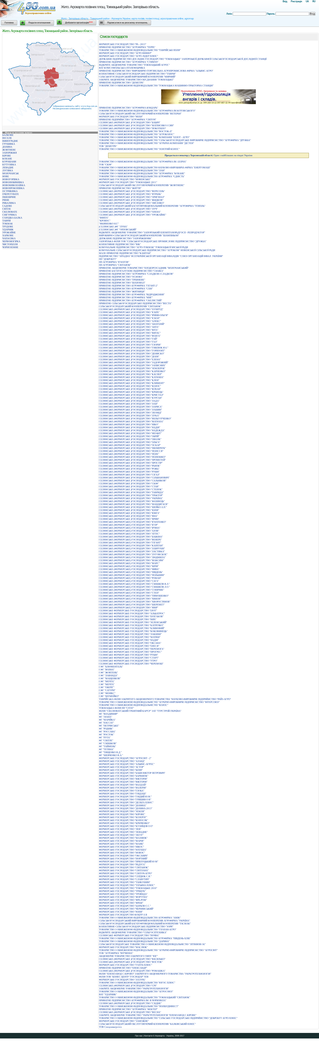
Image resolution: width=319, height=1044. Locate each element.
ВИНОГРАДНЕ (10, 141)
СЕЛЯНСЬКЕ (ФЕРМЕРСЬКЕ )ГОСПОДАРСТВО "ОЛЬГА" (129, 442)
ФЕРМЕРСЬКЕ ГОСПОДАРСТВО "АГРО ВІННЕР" (125, 53)
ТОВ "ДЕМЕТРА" (108, 146)
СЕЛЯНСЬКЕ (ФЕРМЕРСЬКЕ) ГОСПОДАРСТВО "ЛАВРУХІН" (132, 548)
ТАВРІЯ (6, 220)
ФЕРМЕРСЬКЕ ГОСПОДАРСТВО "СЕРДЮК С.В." (125, 876)
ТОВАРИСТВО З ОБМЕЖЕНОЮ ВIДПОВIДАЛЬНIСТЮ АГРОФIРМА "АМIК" (140, 917)
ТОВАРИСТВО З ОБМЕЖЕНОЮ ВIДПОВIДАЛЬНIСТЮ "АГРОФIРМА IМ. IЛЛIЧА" (142, 161)
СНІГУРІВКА (9, 214)
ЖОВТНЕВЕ (9, 149)
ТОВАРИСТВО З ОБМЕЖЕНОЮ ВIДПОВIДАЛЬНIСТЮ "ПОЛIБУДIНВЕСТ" (139, 1006)
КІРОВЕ (6, 155)
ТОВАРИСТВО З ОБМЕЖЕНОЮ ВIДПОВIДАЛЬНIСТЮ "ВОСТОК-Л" (135, 131)
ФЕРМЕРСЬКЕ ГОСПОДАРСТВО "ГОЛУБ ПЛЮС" (125, 965)
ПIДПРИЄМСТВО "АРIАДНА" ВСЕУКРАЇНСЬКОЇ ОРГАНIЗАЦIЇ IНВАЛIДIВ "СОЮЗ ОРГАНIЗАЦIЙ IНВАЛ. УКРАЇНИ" (161, 256)
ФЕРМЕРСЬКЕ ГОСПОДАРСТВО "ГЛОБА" (121, 790)
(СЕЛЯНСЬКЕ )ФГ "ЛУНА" (113, 226)
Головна (9, 22)
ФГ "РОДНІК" (106, 728)
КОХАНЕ (7, 158)
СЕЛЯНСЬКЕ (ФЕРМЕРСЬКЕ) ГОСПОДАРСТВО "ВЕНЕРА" (130, 539)
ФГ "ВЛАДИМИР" (108, 713)
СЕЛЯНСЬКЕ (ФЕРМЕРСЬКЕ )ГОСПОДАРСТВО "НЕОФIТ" (130, 433)
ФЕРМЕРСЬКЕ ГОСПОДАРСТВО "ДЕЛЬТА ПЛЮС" (126, 802)
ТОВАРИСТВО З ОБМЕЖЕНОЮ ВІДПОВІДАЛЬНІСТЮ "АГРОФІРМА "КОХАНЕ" (142, 173)
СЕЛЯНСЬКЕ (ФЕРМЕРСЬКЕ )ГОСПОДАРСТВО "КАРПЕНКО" (132, 371)
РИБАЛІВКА (9, 203)
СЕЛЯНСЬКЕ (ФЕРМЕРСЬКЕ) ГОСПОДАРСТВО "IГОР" (128, 524)
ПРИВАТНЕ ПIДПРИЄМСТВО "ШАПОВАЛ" (122, 282)
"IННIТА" (104, 217)
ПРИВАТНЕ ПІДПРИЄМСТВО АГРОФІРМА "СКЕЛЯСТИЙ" (130, 300)
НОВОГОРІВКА (10, 179)
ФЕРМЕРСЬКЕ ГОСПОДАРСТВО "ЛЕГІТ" (121, 835)
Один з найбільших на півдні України (208, 155)
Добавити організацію (79, 22)
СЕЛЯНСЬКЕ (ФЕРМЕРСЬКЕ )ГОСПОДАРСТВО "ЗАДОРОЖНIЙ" (133, 362)
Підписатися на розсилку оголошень (127, 22)
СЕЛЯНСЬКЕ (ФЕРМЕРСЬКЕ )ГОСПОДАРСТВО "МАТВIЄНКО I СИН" (136, 125)
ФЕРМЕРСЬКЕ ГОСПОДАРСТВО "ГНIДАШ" (122, 793)
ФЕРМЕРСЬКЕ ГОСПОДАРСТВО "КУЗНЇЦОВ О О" (126, 826)
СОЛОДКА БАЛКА (12, 217)
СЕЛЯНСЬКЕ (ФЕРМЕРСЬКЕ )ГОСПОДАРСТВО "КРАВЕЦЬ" (131, 392)
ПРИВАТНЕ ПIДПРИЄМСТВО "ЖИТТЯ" (120, 188)
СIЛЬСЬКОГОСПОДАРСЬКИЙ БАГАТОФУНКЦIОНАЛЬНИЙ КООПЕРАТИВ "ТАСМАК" (145, 923)
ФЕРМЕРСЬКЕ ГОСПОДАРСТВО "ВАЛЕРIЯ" (123, 787)
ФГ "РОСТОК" (106, 734)
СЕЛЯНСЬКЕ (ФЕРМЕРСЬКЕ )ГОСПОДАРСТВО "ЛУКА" (129, 415)
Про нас (139, 1036)
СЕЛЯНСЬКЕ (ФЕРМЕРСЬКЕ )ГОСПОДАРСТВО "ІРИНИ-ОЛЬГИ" (133, 315)
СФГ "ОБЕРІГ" (106, 687)
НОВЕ (5, 176)
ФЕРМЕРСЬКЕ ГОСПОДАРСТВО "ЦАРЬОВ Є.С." (125, 905)
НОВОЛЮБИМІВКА (13, 182)
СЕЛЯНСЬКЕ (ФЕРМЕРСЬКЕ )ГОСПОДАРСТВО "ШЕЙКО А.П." (133, 507)
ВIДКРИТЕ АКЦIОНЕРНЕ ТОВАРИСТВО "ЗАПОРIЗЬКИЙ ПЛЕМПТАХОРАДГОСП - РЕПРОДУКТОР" (152, 232)
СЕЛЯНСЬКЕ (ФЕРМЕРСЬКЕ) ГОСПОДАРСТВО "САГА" (129, 581)
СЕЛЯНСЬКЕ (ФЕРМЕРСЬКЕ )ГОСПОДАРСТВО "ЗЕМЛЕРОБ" (132, 368)
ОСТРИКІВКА (10, 191)
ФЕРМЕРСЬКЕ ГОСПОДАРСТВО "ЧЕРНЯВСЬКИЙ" (126, 908)
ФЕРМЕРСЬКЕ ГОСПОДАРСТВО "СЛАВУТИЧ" (124, 879)
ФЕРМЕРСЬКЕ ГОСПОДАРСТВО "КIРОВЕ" (122, 814)
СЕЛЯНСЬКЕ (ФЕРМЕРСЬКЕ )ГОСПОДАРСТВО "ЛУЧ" (128, 208)
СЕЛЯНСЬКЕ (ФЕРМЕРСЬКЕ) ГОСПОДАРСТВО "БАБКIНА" (131, 536)
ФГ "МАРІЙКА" (107, 719)
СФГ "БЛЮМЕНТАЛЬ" (111, 666)
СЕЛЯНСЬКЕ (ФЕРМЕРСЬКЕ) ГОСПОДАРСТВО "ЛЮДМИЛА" (132, 557)
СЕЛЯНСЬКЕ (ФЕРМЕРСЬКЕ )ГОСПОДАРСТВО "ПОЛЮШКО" (132, 457)
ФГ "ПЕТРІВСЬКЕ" (109, 725)
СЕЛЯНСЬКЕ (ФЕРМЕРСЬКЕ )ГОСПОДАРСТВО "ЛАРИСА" (130, 406)
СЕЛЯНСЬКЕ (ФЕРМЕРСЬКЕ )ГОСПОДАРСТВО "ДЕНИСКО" (131, 353)
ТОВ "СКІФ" (105, 164)
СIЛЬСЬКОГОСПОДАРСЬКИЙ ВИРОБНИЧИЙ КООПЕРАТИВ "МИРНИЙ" (137, 76)
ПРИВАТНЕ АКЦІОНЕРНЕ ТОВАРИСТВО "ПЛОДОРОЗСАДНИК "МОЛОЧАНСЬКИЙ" (144, 268)
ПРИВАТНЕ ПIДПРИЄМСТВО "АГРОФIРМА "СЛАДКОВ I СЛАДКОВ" (136, 273)
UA (307, 1)
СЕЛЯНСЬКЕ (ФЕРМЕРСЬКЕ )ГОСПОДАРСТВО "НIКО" (129, 424)
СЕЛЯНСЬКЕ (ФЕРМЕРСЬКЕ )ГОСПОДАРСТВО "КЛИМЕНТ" (132, 383)
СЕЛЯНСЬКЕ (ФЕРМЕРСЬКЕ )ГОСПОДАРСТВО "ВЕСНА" (130, 1012)
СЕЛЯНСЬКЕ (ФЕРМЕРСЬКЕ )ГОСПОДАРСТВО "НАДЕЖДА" (132, 430)
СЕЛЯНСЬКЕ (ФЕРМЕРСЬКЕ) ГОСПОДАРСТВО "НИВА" (129, 569)
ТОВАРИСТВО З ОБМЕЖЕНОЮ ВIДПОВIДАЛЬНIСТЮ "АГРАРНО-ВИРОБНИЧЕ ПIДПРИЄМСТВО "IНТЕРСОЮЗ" (159, 702)
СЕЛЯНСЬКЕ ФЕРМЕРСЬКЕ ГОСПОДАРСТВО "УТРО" (128, 660)
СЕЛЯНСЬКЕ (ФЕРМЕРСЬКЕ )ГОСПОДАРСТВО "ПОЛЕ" (129, 454)
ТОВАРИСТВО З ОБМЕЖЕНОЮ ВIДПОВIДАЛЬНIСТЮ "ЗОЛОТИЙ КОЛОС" (139, 149)
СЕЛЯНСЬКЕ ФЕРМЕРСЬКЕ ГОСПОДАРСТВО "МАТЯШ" (129, 637)
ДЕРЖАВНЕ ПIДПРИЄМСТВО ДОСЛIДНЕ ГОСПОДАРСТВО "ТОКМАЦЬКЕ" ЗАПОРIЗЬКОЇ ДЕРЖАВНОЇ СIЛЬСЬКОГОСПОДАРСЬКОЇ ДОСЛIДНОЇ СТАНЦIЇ (183, 59)
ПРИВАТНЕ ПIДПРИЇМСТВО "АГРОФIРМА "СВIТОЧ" (127, 119)
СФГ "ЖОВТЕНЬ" (108, 672)
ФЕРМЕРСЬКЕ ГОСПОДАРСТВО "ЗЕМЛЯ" (122, 811)
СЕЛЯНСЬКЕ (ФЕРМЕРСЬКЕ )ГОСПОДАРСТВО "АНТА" (129, 327)
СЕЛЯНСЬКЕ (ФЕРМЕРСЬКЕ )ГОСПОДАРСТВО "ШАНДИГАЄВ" (133, 504)
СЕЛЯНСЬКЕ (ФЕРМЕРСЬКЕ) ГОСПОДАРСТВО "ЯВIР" (128, 607)
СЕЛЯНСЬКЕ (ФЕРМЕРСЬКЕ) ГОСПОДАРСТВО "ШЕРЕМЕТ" (132, 604)
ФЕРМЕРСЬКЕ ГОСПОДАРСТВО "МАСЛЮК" (123, 947)
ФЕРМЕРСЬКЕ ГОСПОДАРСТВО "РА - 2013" (122, 44)
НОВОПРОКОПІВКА (13, 188)
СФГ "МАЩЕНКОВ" (110, 678)
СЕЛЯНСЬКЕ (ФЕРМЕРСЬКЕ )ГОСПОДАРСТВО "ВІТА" (128, 330)
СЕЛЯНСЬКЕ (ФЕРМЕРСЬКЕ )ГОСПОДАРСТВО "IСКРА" (129, 312)
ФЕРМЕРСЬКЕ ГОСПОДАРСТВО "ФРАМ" (121, 903)
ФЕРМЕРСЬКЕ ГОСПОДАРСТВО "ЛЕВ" (120, 829)
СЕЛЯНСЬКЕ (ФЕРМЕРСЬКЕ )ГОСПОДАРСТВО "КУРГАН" (130, 397)
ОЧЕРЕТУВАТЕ (10, 194)
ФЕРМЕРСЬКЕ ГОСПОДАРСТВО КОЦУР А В (123, 914)
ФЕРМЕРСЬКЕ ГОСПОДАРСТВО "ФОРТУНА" (123, 897)
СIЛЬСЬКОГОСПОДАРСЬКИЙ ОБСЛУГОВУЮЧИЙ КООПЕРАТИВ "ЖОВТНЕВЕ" (141, 185)
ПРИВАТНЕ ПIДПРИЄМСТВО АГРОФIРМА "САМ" (126, 288)
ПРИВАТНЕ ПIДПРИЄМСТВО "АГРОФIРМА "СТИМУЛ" (128, 62)
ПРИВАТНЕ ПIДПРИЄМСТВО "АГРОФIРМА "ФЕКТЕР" (128, 1009)
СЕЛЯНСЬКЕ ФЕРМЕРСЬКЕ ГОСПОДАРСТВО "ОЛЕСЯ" (129, 646)
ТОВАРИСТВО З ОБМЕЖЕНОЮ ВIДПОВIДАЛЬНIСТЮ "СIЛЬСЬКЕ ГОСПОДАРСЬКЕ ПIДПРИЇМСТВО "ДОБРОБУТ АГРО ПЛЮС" (168, 1018)
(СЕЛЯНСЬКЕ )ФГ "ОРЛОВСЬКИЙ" (118, 229)
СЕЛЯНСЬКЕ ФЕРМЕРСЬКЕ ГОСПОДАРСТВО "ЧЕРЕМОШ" (131, 663)
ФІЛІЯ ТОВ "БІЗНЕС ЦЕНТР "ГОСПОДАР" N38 (123, 976)
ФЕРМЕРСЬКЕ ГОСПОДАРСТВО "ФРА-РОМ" (123, 900)
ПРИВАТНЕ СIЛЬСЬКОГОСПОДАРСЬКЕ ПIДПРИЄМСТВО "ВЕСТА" (135, 303)
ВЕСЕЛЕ (7, 138)
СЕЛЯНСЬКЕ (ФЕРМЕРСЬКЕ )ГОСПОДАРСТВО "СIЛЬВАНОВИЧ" (134, 477)
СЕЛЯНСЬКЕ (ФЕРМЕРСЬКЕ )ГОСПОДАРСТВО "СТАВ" (129, 486)
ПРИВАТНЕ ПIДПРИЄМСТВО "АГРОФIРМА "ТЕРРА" (127, 47)
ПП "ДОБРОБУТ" (108, 259)
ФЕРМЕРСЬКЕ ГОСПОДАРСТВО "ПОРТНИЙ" (123, 858)
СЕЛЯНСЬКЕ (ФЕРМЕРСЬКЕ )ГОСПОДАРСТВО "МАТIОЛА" (131, 421)
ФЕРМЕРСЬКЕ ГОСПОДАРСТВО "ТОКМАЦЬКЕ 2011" (128, 182)
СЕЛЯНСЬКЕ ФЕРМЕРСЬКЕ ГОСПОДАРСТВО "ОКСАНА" (130, 643)
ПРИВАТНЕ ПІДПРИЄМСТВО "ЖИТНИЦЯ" (122, 291)
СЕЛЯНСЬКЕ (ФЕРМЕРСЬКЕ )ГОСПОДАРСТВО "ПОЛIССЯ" (131, 451)
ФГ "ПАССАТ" (106, 722)
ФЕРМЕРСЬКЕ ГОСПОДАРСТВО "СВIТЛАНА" (124, 870)
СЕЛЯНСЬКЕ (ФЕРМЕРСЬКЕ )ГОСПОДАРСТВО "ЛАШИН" (130, 409)
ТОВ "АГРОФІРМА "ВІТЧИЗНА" (116, 953)
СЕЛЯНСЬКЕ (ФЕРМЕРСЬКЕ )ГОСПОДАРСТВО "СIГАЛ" (129, 474)
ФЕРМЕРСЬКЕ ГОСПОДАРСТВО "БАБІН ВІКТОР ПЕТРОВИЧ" (132, 773)
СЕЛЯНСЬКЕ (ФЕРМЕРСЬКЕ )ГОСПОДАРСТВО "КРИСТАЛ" (131, 395)
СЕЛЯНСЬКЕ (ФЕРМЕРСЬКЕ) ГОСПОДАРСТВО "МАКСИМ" (131, 560)
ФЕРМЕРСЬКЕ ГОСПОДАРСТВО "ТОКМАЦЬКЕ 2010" (128, 888)
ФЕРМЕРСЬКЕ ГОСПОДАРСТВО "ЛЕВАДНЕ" (123, 832)
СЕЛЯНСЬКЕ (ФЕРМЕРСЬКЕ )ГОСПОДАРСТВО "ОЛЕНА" (130, 211)
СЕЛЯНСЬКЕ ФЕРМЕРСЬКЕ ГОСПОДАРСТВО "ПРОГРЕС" (130, 651)
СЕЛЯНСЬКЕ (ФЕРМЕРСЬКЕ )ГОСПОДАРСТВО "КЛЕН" (129, 380)
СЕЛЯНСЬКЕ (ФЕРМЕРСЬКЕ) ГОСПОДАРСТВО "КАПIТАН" (131, 545)
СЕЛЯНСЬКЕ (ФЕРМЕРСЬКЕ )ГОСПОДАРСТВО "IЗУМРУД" (131, 309)
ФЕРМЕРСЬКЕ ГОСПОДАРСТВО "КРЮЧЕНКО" (124, 823)
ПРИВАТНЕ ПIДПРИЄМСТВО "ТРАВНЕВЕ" (122, 279)
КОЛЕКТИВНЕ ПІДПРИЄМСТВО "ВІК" (120, 244)
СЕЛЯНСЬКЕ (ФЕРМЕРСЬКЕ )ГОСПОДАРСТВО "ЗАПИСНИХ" (132, 365)
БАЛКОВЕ (7, 135)
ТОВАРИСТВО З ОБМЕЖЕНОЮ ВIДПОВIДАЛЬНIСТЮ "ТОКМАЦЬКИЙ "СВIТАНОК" (144, 997)
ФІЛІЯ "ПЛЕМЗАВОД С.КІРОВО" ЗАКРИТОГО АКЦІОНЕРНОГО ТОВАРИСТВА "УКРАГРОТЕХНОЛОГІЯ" (155, 973)
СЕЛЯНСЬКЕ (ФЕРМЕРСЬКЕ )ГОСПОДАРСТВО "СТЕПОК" (130, 489)
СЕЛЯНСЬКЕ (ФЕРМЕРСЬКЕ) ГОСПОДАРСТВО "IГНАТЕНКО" (132, 522)
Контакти (148, 1036)
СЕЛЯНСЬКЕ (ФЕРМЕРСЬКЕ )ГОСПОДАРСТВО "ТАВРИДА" (131, 492)
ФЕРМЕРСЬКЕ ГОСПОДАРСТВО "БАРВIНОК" (123, 776)
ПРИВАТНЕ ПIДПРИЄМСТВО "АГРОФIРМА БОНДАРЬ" (128, 107)
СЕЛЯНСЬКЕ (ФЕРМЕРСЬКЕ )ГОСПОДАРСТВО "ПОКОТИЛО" (132, 128)
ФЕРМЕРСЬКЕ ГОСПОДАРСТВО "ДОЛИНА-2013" (125, 808)
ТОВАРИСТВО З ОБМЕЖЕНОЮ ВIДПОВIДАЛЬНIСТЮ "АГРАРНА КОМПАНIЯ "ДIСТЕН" (146, 143)
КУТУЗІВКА (9, 164)
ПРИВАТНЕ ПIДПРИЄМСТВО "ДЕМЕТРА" (121, 82)
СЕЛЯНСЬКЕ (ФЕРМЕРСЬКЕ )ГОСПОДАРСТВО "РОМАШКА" (132, 970)
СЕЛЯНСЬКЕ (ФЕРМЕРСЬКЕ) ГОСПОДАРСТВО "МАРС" (129, 563)
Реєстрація (296, 1)
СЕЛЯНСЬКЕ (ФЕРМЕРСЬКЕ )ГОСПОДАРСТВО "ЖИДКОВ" (131, 200)
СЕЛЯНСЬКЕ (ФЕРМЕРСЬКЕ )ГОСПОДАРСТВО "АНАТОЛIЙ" (132, 324)
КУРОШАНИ (9, 161)
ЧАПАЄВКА (9, 238)
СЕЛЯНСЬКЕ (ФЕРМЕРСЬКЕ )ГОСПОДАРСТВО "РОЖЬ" (129, 468)
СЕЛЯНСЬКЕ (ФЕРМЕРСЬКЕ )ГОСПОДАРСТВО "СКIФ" (129, 483)
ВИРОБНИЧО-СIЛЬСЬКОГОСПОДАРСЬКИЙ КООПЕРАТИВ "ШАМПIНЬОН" (139, 235)
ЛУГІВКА (7, 170)
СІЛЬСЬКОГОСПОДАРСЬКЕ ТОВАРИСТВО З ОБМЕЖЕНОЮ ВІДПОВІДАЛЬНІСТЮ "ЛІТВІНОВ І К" (152, 944)
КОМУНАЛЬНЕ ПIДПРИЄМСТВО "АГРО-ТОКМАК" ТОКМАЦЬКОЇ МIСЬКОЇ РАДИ (143, 247)
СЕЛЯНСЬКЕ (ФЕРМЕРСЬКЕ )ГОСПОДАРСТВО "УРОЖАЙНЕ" (132, 214)
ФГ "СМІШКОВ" (108, 743)
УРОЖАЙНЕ (9, 232)
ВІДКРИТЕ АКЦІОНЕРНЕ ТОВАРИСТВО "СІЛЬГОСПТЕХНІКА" (133, 932)
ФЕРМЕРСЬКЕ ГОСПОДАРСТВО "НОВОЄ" (122, 852)
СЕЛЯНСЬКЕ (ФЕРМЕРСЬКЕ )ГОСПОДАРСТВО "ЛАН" (128, 403)
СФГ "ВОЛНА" (106, 669)
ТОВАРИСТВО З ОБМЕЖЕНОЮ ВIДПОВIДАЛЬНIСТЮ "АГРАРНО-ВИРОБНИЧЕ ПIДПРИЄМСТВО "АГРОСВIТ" (158, 950)
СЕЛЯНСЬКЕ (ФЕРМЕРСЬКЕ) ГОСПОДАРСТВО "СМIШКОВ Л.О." (134, 586)
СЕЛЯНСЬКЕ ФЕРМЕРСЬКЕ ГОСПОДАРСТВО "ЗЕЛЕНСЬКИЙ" (133, 622)
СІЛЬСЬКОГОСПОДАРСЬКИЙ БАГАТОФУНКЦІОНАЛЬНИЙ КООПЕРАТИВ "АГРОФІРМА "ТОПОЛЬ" (152, 206)
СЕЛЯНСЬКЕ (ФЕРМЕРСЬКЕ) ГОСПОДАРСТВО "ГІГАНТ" (130, 542)
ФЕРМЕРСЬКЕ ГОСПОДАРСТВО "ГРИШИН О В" (125, 799)
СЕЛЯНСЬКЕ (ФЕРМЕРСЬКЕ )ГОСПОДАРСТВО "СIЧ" (128, 985)
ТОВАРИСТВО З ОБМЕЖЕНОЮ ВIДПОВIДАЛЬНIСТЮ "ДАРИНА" (134, 941)
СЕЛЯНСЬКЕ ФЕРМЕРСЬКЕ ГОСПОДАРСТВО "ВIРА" (127, 619)
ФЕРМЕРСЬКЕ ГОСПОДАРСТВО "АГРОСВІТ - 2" (125, 758)
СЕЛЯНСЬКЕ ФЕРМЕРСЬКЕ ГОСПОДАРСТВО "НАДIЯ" (129, 640)
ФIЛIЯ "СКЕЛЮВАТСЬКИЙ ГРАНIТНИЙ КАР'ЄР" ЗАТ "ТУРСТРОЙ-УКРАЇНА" (140, 711)
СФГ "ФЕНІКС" (107, 693)
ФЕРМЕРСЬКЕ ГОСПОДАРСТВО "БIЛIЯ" (121, 770)
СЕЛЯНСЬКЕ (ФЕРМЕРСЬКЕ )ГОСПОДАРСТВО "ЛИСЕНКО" (131, 203)
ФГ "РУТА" (105, 737)
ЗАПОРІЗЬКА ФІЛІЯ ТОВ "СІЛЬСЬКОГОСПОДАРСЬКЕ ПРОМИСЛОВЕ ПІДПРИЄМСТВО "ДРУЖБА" (152, 241)
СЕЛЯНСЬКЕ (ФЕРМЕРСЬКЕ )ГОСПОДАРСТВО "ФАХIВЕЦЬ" (132, 501)
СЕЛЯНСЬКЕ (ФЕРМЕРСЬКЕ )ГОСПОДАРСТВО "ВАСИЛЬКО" (132, 959)
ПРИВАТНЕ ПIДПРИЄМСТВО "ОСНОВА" (121, 276)
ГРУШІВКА (8, 143)
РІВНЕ (5, 200)
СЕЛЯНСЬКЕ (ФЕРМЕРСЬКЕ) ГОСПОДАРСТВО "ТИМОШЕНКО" (134, 595)
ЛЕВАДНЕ (7, 167)
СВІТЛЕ (6, 208)
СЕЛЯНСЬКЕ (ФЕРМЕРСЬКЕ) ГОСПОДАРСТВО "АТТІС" (129, 533)
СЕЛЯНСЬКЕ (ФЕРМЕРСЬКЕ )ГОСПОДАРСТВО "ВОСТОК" (131, 962)
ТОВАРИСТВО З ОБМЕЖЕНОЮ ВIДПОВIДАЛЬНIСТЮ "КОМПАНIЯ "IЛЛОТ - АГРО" (144, 137)
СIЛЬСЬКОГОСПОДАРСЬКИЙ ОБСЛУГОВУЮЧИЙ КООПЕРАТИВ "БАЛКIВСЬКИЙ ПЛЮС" (147, 1024)
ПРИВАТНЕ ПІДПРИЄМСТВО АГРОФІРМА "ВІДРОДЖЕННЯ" (132, 294)
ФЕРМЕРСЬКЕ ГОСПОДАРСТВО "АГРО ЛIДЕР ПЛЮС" (128, 56)
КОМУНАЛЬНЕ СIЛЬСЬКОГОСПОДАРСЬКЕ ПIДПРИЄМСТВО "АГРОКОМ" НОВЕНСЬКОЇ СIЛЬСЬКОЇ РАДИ (157, 250)
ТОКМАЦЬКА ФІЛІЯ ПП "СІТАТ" (116, 708)
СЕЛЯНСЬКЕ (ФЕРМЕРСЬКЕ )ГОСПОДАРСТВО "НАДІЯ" (129, 427)
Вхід (285, 1)
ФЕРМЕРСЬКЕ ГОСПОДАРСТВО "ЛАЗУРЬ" (122, 979)
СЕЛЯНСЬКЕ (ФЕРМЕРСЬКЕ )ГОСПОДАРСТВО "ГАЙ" (128, 338)
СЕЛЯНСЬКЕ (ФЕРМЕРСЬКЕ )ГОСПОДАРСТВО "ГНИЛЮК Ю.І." (133, 347)
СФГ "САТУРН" (107, 690)
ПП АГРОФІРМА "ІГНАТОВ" (114, 262)
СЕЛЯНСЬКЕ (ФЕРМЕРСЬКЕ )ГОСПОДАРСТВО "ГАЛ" (128, 341)
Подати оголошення (39, 22)
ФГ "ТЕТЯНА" (106, 749)
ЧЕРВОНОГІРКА (11, 241)
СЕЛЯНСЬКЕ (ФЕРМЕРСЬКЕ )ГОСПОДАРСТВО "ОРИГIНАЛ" (132, 197)
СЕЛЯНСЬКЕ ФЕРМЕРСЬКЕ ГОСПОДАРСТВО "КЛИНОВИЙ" (132, 628)
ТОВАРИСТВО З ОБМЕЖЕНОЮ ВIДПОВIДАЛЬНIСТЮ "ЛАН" (132, 170)
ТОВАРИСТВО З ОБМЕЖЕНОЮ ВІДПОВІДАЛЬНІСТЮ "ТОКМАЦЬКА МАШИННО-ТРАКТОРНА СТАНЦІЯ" (156, 85)
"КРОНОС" (104, 220)
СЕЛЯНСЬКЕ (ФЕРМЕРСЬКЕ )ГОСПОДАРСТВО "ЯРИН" (129, 519)
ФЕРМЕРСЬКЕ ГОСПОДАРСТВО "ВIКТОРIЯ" (123, 778)
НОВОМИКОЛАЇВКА (13, 185)
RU (313, 1)
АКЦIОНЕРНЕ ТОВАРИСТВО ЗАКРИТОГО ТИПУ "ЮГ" (128, 956)
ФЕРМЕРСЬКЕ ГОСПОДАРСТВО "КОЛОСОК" (123, 820)
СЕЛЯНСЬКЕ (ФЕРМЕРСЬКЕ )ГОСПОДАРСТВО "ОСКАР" (130, 445)
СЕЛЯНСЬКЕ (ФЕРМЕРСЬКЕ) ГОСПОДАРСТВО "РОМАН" (130, 578)
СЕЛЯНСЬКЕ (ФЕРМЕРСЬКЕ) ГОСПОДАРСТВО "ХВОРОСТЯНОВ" (134, 601)
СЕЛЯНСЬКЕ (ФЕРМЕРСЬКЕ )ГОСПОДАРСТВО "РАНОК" (129, 465)
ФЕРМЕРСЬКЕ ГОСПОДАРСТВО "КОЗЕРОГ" (123, 817)
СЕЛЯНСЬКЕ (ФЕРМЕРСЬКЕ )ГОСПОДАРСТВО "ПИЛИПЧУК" (132, 448)
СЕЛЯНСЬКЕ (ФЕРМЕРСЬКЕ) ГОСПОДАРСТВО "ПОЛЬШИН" (132, 575)
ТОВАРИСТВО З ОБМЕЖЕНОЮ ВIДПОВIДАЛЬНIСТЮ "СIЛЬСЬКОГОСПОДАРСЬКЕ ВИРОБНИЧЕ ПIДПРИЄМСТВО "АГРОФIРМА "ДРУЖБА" (175, 140)
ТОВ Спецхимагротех (110, 1027)
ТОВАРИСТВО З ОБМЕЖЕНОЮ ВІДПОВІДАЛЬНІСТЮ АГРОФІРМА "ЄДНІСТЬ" (142, 176)
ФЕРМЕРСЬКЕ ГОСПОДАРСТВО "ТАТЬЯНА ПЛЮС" (127, 885)
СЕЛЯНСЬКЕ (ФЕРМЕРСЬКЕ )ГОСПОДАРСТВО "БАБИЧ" (129, 122)
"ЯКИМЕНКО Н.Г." (109, 223)
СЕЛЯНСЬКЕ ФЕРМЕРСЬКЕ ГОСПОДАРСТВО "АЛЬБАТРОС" (132, 613)
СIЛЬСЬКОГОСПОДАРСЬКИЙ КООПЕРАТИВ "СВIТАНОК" (130, 306)
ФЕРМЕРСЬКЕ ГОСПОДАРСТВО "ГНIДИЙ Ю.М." (125, 796)
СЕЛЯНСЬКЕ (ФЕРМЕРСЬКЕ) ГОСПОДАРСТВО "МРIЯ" (129, 566)
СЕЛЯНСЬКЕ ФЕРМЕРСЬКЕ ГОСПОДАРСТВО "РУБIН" (128, 654)
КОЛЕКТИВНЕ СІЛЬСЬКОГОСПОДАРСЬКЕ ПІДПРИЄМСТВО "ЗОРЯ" (136, 926)
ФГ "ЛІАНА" (105, 716)
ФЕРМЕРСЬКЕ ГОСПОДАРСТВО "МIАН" (121, 116)
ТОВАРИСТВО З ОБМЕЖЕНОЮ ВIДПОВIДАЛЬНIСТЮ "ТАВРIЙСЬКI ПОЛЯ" (140, 50)
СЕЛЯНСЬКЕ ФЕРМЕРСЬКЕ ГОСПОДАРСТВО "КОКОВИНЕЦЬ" (133, 631)
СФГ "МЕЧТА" (106, 681)
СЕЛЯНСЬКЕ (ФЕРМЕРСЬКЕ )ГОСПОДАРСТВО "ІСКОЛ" (129, 318)
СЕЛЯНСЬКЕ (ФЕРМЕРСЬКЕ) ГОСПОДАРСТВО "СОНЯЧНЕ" (131, 589)
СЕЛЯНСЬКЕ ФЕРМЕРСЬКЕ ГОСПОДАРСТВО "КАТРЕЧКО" (131, 625)
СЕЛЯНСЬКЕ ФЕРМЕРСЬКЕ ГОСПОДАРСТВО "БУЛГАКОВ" (131, 616)
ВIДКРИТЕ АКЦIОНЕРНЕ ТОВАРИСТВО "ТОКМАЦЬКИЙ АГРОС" (134, 64)
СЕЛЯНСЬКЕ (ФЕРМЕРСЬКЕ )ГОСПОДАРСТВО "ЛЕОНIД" (130, 412)
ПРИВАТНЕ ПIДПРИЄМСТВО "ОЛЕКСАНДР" (123, 967)
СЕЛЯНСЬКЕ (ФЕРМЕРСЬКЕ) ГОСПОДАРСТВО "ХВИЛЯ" (130, 598)
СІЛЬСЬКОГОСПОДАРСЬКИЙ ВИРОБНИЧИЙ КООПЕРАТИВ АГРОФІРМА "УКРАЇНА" (144, 920)
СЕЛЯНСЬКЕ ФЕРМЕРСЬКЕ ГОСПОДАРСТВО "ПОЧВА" (129, 935)
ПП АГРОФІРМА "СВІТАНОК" (115, 265)
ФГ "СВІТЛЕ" (106, 740)
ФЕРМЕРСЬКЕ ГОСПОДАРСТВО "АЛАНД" (122, 761)
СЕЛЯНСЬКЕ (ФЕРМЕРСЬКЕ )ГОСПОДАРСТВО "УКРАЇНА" (131, 498)
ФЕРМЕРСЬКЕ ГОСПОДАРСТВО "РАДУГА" (122, 864)
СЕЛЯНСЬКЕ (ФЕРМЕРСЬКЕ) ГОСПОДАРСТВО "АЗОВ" (129, 530)
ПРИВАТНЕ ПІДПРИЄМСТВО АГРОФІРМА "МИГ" (126, 297)
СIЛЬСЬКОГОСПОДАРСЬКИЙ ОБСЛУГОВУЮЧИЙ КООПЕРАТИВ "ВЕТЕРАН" (140, 113)
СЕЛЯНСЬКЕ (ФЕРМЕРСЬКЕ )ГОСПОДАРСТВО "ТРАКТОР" (131, 495)
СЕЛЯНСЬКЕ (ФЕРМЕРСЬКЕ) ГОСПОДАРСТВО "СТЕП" (129, 592)
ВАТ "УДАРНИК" (108, 994)
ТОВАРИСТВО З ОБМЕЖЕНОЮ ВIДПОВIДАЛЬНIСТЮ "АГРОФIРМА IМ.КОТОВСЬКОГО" (147, 110)
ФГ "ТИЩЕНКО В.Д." (110, 752)
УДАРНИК (7, 229)
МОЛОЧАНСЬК (10, 173)
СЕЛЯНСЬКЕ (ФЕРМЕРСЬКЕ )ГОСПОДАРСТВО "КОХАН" (130, 389)
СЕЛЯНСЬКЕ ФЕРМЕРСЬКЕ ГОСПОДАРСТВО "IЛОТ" (128, 610)
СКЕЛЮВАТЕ (9, 211)
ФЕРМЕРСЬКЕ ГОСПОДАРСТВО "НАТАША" (123, 849)
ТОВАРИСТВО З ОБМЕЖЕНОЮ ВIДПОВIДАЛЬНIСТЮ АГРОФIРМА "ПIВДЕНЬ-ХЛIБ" (145, 938)
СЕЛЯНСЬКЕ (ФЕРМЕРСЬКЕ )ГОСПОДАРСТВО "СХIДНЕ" (130, 1003)
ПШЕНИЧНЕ (9, 197)
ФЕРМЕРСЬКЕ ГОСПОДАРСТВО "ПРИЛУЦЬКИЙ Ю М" (128, 861)
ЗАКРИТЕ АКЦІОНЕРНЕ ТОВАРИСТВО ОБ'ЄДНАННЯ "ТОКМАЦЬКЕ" (136, 79)
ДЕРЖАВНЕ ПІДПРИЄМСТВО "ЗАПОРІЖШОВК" (125, 238)
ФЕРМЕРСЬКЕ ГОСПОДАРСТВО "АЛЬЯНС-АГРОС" (127, 764)
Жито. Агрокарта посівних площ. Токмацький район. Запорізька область (110, 7)
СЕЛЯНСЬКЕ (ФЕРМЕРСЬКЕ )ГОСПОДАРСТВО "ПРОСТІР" (131, 462)
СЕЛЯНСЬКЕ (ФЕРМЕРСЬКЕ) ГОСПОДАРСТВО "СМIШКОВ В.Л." (134, 584)
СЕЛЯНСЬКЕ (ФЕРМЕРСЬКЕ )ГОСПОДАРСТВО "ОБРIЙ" (129, 436)
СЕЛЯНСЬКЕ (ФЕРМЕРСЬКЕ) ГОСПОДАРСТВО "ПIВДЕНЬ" (131, 572)
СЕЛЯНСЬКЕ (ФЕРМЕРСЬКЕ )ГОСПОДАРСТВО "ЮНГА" (129, 513)
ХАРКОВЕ (7, 235)
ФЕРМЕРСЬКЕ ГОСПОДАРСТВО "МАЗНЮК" (123, 838)
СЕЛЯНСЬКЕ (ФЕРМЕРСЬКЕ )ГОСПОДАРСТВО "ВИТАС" (130, 333)
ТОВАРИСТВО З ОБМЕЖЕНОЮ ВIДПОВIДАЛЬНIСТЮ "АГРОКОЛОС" (136, 134)
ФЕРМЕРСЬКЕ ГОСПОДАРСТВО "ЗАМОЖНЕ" (124, 1021)
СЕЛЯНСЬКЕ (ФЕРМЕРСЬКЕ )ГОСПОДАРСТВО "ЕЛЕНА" (130, 359)
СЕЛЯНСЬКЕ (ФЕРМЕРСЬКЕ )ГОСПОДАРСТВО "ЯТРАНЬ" (130, 194)
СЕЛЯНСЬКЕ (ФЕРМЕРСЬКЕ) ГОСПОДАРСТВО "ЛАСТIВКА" (132, 551)
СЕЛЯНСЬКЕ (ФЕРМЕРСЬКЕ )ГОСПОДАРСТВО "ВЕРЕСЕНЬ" (132, 191)
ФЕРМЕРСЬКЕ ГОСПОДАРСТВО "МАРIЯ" (121, 840)
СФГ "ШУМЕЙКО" (109, 696)
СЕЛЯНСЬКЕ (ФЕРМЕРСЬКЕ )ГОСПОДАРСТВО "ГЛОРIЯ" (130, 344)
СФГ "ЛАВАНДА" (108, 675)
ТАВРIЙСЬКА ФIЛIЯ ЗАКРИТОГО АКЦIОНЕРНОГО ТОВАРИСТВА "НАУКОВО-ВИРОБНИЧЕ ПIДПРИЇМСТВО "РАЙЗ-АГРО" (165, 699)
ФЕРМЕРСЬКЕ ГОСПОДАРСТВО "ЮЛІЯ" (121, 911)
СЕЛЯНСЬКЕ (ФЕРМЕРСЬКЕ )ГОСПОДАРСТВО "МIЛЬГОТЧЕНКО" (135, 418)
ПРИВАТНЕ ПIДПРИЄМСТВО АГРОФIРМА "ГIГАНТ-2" (128, 285)
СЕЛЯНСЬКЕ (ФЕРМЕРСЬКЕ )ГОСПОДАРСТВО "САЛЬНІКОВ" (132, 480)
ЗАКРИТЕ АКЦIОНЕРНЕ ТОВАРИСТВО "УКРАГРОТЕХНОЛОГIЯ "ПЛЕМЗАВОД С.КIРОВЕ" (147, 1015)
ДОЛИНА (7, 146)
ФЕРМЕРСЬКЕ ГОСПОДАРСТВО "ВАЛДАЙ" (122, 784)
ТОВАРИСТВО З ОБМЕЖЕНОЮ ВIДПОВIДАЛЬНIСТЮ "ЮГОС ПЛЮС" (137, 982)
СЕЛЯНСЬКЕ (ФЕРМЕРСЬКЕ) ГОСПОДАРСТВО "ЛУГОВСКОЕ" (133, 554)
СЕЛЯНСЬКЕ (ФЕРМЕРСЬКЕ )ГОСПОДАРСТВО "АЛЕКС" (130, 321)
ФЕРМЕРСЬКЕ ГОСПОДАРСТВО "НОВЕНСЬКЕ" (125, 179)
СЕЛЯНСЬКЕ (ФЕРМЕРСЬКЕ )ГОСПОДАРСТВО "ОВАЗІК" (130, 439)
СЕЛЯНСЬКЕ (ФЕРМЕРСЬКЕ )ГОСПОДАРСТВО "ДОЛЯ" (129, 356)
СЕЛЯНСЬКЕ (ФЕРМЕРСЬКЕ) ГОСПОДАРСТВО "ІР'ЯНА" (129, 527)
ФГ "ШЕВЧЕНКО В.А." (111, 755)
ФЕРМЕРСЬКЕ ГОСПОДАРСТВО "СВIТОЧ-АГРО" (125, 873)
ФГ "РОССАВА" (107, 731)
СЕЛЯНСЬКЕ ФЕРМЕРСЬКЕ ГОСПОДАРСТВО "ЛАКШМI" (130, 634)
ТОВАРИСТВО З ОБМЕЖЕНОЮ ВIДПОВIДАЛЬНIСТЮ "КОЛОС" (133, 705)
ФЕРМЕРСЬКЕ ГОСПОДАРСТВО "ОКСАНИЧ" (123, 855)
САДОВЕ (7, 206)
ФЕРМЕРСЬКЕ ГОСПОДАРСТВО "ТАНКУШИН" (124, 882)
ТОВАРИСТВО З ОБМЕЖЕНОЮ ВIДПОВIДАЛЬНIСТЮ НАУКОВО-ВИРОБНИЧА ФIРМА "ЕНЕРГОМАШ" (154, 167)
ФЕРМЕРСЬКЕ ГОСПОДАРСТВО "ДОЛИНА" (122, 805)
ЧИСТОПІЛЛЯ (10, 244)
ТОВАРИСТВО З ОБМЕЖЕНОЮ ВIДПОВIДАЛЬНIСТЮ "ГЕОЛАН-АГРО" (137, 929)
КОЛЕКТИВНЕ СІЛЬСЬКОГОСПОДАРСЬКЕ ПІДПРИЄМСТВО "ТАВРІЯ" (137, 73)
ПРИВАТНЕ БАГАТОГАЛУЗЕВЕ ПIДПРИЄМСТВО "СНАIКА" (131, 270)
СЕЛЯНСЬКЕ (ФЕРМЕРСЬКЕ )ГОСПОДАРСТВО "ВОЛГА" (130, 335)
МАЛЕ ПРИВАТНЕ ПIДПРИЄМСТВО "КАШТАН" (125, 253)
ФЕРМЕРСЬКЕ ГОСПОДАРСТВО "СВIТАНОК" (124, 867)
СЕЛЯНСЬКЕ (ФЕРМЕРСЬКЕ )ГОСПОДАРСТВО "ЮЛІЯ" (129, 510)
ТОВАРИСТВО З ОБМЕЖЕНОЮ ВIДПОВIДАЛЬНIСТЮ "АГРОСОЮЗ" (136, 991)
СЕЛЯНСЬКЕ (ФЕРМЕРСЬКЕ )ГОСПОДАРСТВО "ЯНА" (128, 516)
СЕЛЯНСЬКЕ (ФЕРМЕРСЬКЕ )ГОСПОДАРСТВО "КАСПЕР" (130, 374)
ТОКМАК (7, 223)
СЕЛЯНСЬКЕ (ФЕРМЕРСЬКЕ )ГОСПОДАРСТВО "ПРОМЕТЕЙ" (132, 460)
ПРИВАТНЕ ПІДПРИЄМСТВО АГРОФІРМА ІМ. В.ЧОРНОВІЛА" (132, 1000)
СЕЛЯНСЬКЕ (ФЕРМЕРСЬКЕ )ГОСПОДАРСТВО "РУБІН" (129, 471)
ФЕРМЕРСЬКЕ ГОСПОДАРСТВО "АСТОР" (121, 767)
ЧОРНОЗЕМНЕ (10, 247)
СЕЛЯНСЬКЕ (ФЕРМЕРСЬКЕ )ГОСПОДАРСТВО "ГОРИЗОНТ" (132, 350)
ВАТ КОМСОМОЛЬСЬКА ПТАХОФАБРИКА (122, 67)
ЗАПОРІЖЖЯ (9, 152)
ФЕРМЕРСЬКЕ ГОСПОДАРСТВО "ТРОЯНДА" (123, 894)
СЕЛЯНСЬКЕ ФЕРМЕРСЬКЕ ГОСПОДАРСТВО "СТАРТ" (129, 657)
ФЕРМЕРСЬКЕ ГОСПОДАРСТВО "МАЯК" (121, 843)
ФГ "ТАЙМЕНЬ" (107, 746)
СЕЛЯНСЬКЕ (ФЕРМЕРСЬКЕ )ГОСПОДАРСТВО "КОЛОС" (130, 386)
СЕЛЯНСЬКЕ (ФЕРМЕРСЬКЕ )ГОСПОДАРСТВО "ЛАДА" (129, 400)
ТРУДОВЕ (7, 226)
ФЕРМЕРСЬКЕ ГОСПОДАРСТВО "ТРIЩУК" (122, 891)
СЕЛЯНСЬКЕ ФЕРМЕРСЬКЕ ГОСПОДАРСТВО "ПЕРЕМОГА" (131, 649)
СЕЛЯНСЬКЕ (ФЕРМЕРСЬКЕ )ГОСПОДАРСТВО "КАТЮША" (131, 377)
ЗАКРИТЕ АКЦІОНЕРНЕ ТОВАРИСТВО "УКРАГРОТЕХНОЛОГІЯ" (134, 988)
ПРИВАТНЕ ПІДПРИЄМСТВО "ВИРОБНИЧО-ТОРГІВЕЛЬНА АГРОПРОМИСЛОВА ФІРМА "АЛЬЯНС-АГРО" (156, 70)
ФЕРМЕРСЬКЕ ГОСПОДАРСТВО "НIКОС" (121, 846)
